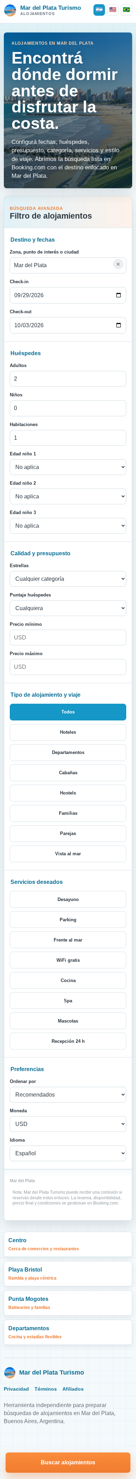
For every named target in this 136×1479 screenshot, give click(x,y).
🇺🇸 (112, 9)
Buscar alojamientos (68, 1462)
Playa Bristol (32, 1273)
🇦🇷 (99, 9)
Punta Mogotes (29, 1303)
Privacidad (16, 1389)
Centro (43, 1244)
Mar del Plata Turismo (51, 1372)
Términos (46, 1389)
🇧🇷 (126, 9)
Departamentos (35, 1332)
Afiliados (73, 1389)
